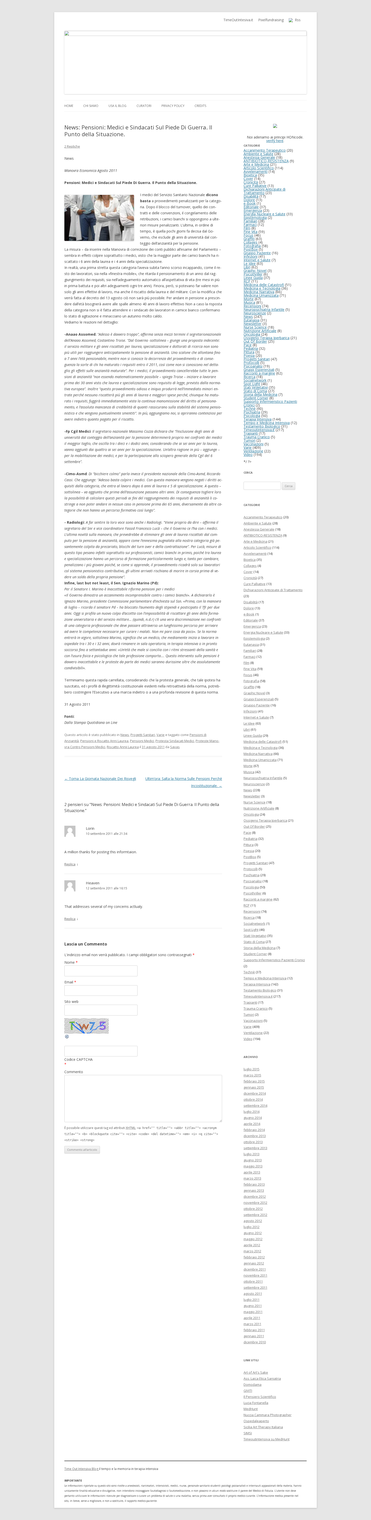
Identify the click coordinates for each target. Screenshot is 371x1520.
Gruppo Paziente (257, 252)
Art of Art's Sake (256, 1372)
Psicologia (252, 415)
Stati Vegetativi (256, 387)
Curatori (144, 106)
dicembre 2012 (255, 1196)
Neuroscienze (255, 313)
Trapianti (251, 433)
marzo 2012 (252, 1251)
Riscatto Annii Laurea (123, 747)
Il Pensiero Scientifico (260, 1396)
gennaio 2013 (254, 1190)
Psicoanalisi (253, 366)
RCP (247, 281)
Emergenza (253, 210)
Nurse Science (255, 327)
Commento (73, 1071)
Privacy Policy (173, 106)
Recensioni (252, 306)
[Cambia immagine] (67, 1037)
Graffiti (249, 238)
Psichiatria (252, 412)
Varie (160, 734)
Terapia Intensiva (258, 419)
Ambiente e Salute (258, 153)
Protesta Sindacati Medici (174, 741)
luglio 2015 (251, 1069)
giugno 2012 (253, 1233)
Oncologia (252, 334)
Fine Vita (250, 231)
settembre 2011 (255, 1287)
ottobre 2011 (253, 1281)
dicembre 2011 (255, 1269)
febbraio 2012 (254, 1257)
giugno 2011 (253, 1305)
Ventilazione (253, 451)
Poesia (249, 355)
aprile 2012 (252, 1245)
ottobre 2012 (253, 1208)
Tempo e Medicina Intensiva (267, 422)
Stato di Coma (255, 390)
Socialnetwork (255, 380)
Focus (248, 235)
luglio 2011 (251, 1299)
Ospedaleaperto (256, 1421)
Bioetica (250, 175)
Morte (249, 298)
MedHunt (251, 1409)
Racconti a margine (259, 373)
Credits (200, 106)
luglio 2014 (251, 1111)
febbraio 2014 (254, 1129)
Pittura (249, 352)
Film (247, 228)
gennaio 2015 (254, 1087)
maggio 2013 (253, 1166)
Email (70, 982)
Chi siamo (90, 106)
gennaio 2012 (254, 1263)
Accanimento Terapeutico (265, 150)
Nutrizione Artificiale (260, 330)
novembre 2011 (255, 1275)
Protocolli (251, 362)
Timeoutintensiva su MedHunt (266, 1439)
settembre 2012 (255, 1214)
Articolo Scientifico (259, 168)
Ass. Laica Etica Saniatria (262, 1378)
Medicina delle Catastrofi (264, 284)
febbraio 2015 (254, 1081)
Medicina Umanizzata (261, 295)
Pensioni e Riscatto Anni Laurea (104, 741)
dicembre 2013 (255, 1136)
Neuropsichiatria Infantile (264, 309)
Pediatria (251, 348)
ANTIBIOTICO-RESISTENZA (266, 160)
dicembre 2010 (255, 1342)
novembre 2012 (255, 1202)
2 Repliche (72, 146)
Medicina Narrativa (259, 291)
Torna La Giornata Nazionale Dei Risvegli (100, 778)
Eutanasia (251, 320)
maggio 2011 (253, 1311)
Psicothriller (253, 274)
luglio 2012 (251, 1227)
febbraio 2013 (254, 1184)
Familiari (250, 221)
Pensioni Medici (142, 741)
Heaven (92, 882)
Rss (297, 19)
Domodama (252, 1384)
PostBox (251, 249)
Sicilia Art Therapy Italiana (263, 1427)
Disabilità (251, 196)
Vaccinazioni (253, 444)
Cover (248, 178)
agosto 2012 (253, 1220)
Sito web (71, 1001)
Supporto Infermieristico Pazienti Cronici (270, 403)
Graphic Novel (255, 270)
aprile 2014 (252, 1123)
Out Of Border (255, 341)
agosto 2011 (253, 1293)
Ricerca (249, 376)
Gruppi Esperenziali (259, 369)
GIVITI (248, 1390)
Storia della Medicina (260, 394)
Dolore (249, 199)
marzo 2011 (252, 1324)
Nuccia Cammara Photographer (268, 1415)
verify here (274, 140)
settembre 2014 (255, 1105)
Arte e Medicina (256, 164)
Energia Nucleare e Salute (264, 214)
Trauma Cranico (257, 436)
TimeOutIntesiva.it (238, 19)
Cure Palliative (255, 185)
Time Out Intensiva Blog (81, 1469)
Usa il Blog (117, 106)
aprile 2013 (252, 1172)
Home (68, 106)
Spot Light (252, 383)
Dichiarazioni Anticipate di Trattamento (264, 191)
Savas (175, 747)
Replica (69, 864)
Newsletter (252, 323)
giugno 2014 (253, 1117)
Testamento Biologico (262, 426)
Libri (247, 267)
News (124, 734)
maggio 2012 (253, 1239)
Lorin (90, 828)
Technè (250, 408)
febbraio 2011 (254, 1330)
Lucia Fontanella (256, 1402)
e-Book (250, 203)
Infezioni (250, 256)
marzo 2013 (252, 1178)
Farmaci (250, 224)
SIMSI (248, 1433)
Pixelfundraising (271, 19)
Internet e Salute (257, 260)
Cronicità (251, 182)
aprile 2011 (252, 1318)
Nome (71, 962)
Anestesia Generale (259, 157)
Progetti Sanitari (142, 734)
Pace (248, 344)
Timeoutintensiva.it (259, 429)
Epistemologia (255, 217)
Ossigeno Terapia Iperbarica (266, 337)
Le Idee (250, 263)
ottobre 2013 (253, 1142)
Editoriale (251, 206)
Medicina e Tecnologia (262, 288)
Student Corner (256, 398)
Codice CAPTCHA (78, 1059)
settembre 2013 (255, 1148)
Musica (249, 302)
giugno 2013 (253, 1160)
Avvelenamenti (256, 171)
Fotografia (252, 245)
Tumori (249, 440)
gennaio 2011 (254, 1336)
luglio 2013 (251, 1154)
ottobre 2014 (253, 1099)
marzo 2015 (252, 1075)
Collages (250, 242)
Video (248, 454)
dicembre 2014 (255, 1093)
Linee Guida (253, 277)
